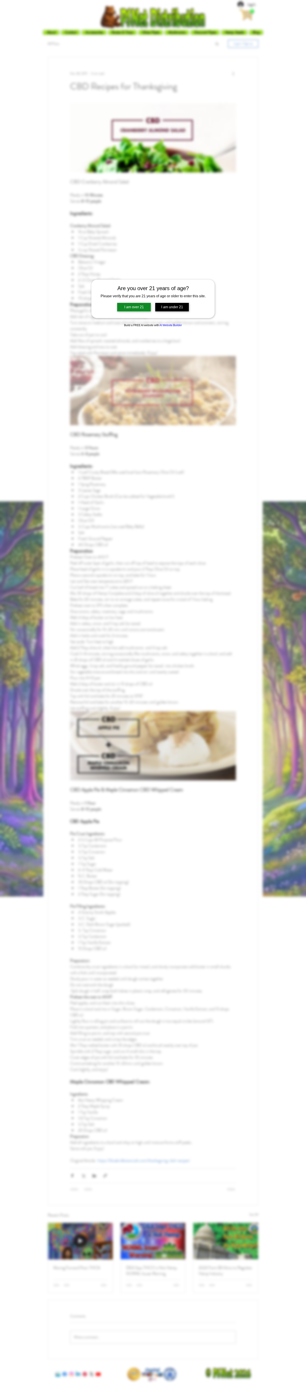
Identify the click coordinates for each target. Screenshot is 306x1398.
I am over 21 (134, 307)
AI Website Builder (170, 325)
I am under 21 (172, 307)
